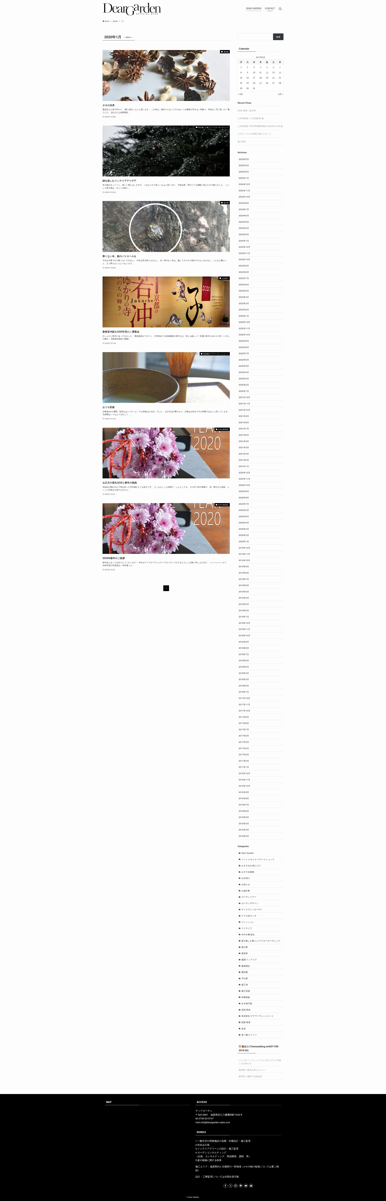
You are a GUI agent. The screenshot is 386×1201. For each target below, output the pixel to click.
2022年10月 (244, 334)
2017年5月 (244, 741)
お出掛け (245, 877)
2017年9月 (244, 716)
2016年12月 (244, 773)
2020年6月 (244, 510)
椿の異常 (242, 141)
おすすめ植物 (247, 871)
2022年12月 (244, 321)
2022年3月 (244, 378)
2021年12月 (244, 397)
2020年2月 (244, 535)
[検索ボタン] (280, 9)
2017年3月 (244, 754)
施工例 (244, 984)
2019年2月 (244, 610)
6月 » (280, 94)
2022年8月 (244, 347)
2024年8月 (244, 202)
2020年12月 (244, 472)
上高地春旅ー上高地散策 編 (251, 118)
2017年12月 (244, 698)
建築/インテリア (249, 959)
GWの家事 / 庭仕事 (247, 110)
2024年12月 (244, 184)
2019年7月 (244, 579)
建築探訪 (245, 965)
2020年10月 (244, 485)
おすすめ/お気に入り (251, 865)
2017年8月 (244, 723)
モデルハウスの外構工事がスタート (254, 133)
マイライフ (246, 928)
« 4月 (240, 94)
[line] (241, 1186)
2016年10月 (244, 785)
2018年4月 (244, 673)
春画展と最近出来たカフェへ (252, 1069)
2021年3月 (244, 453)
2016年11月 (244, 779)
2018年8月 (244, 647)
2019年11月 (244, 553)
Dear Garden (247, 852)
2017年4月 (244, 748)
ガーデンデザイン (249, 903)
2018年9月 (244, 641)
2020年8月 (244, 497)
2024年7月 (244, 209)
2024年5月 (244, 221)
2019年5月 (244, 591)
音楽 (243, 1028)
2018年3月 (244, 679)
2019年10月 (244, 560)
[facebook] (225, 1186)
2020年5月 (244, 516)
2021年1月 (244, 466)
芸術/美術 (245, 1009)
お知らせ (245, 884)
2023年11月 (244, 253)
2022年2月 (244, 384)
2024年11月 (244, 190)
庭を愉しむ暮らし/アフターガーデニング (260, 940)
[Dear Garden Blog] (132, 9)
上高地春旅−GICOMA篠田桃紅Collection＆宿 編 (260, 125)
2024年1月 (244, 240)
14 (280, 72)
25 (260, 83)
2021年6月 (244, 434)
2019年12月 (244, 547)
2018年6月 (244, 660)
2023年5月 (244, 290)
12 (267, 72)
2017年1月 (244, 766)
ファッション (247, 921)
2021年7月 (244, 428)
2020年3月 (244, 528)
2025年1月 (244, 177)
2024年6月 (244, 215)
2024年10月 (244, 196)
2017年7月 (244, 729)
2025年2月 (244, 171)
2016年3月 (244, 829)
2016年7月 (244, 804)
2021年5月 (244, 441)
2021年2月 (244, 459)
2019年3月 (244, 604)
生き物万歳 (246, 1003)
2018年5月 (244, 666)
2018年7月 (244, 654)
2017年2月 (244, 760)
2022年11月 (244, 328)
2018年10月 (244, 635)
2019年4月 (244, 597)
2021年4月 (244, 447)
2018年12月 (244, 622)
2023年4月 (244, 296)
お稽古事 (245, 890)
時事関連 (245, 997)
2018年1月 (244, 691)
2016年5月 (244, 817)
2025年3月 (244, 165)
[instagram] (236, 1186)
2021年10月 (244, 409)
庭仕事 (244, 946)
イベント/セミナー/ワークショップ (257, 859)
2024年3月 (244, 227)
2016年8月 (244, 798)
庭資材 (244, 953)
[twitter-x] (231, 1186)
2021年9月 (244, 416)
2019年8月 (244, 572)
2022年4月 (244, 372)
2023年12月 (244, 246)
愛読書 (244, 971)
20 (273, 78)
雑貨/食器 (245, 1022)
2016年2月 (244, 835)
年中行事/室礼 (248, 934)
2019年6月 (244, 585)
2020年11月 (244, 478)
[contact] (251, 1186)
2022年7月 (244, 353)
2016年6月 (244, 810)
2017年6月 (244, 735)
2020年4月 (244, 522)
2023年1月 (244, 315)
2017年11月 (244, 704)
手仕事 (244, 978)
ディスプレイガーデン (252, 909)
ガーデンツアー (248, 896)
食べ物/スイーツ (249, 1034)
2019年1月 (244, 616)
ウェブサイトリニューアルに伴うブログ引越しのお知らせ (260, 1062)
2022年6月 (244, 359)
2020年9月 (244, 491)
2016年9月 (244, 792)
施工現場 (245, 990)
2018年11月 (244, 629)
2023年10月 (244, 259)
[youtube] (246, 1186)
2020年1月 (244, 541)
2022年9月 (244, 340)
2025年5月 (244, 159)
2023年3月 (244, 303)
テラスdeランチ (248, 915)
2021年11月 (244, 403)
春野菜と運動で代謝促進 (250, 1076)
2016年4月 (244, 823)
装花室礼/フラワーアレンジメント (257, 1015)
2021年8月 (244, 422)
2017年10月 (244, 710)
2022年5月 (244, 365)
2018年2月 (244, 685)
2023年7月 (244, 278)
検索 (278, 36)
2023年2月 (244, 309)
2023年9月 (244, 265)
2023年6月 (244, 284)
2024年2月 (244, 234)
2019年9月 (244, 566)
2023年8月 (244, 271)
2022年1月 (244, 390)
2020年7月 (244, 503)
